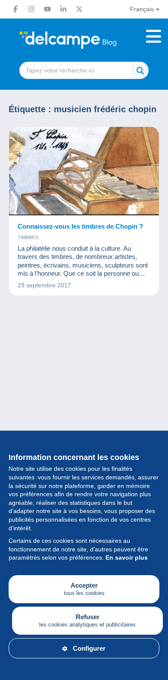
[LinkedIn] (63, 9)
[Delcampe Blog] (84, 40)
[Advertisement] (84, 406)
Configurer (89, 648)
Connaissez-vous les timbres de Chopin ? (80, 226)
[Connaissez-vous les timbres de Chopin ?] (84, 171)
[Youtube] (47, 9)
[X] (79, 9)
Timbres (28, 237)
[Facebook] (15, 9)
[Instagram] (31, 9)
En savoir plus (127, 557)
